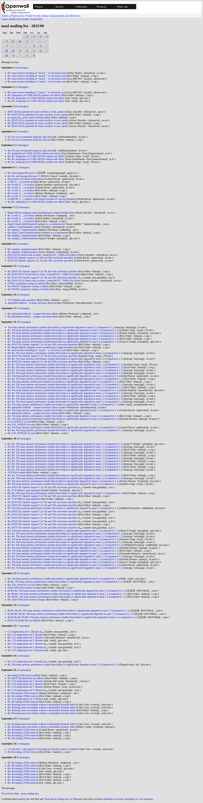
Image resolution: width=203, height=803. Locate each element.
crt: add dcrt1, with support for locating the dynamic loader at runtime (42, 749)
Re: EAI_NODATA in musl (22, 424)
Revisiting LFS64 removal (21, 675)
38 (6, 51)
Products (39, 7)
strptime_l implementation (20, 227)
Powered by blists (10, 793)
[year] (34, 19)
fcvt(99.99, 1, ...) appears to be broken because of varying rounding (41, 199)
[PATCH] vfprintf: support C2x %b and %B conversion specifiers (40, 257)
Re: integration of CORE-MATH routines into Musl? (34, 95)
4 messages (21, 67)
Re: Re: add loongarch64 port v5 (24, 176)
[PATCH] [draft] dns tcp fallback (24, 620)
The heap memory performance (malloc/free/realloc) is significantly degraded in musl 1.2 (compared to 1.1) (61, 327)
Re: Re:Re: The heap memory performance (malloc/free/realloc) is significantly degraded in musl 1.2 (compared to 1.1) (67, 594)
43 (13, 51)
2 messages (21, 131)
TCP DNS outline (17, 472)
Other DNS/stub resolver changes (24, 587)
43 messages (23, 438)
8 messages (23, 573)
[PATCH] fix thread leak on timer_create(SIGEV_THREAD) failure (42, 255)
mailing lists (24, 799)
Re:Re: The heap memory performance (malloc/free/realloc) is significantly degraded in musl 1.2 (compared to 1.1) (65, 581)
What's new (122, 7)
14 (6, 55)
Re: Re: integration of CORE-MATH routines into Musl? (36, 98)
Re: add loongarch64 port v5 (22, 173)
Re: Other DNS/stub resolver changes (26, 599)
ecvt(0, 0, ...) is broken (19, 181)
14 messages (23, 670)
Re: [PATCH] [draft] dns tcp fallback (26, 678)
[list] (40, 19)
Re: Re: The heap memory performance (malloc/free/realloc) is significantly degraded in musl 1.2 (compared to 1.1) (65, 353)
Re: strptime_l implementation (23, 229)
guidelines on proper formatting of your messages (128, 799)
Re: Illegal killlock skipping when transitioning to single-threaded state (43, 347)
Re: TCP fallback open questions (24, 490)
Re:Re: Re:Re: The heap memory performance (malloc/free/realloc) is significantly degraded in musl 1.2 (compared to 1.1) (69, 610)
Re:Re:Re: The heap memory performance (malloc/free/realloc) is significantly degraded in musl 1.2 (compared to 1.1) (67, 590)
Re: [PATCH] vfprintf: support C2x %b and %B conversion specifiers (42, 271)
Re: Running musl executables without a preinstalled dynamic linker (42, 704)
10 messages (22, 207)
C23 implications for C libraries (23, 631)
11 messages (22, 167)
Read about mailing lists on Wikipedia (64, 799)
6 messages (21, 106)
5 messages (21, 145)
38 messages (23, 322)
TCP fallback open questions (22, 300)
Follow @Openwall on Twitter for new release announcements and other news (41, 15)
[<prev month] (8, 19)
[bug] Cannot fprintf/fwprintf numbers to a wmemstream (36, 224)
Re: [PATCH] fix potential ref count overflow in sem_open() (38, 114)
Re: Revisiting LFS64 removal (23, 693)
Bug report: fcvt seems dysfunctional (26, 179)
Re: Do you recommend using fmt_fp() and (29, 137)
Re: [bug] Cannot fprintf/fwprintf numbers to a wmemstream (38, 232)
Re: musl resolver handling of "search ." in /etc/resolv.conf (37, 73)
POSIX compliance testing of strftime (26, 283)
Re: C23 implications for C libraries (25, 634)
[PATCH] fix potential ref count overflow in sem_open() (36, 111)
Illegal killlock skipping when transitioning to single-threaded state (41, 212)
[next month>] (23, 19)
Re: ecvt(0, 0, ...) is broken (21, 184)
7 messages (23, 266)
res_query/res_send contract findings (26, 117)
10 (20, 41)
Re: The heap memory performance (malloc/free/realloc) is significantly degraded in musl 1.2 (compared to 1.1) (63, 330)
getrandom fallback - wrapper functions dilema (31, 303)
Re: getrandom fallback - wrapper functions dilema (33, 313)
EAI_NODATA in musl (20, 421)
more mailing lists (30, 793)
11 (13, 41)
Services (59, 7)
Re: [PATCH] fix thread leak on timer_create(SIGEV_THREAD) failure (44, 274)
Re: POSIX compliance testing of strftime (28, 286)
